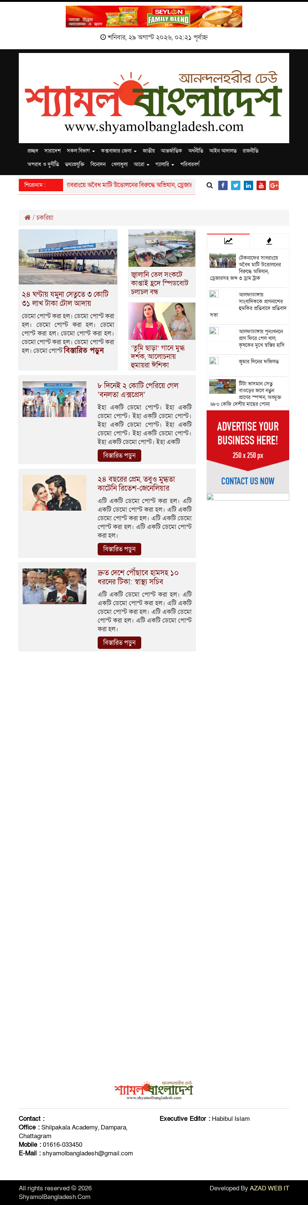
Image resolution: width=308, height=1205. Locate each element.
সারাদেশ (52, 150)
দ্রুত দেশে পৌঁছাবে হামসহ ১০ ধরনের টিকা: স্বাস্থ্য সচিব (138, 577)
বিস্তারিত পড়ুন (84, 350)
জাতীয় (149, 150)
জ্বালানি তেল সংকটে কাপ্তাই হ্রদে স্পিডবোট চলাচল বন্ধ (159, 283)
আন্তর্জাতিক (171, 150)
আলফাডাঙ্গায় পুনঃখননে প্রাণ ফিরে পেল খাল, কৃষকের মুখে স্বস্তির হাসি (262, 338)
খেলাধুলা (120, 164)
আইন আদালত (223, 150)
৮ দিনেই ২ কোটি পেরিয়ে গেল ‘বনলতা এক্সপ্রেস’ (138, 390)
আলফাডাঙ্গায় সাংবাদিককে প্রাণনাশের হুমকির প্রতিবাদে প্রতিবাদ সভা (248, 305)
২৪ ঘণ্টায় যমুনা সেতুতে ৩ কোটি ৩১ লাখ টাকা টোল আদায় (65, 299)
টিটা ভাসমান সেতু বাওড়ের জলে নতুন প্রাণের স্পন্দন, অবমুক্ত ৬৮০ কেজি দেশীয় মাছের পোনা (245, 394)
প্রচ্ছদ (32, 150)
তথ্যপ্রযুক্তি (75, 164)
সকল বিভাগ (79, 150)
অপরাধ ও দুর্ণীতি (43, 164)
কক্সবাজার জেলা (117, 150)
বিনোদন (98, 164)
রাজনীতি (250, 150)
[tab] (228, 241)
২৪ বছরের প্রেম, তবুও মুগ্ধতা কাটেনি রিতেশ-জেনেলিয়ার (136, 484)
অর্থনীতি (195, 150)
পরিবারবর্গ (189, 164)
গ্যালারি (163, 164)
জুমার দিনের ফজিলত (259, 361)
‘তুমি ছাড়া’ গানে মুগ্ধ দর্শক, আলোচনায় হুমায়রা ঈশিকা (157, 356)
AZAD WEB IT (269, 1188)
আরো (140, 164)
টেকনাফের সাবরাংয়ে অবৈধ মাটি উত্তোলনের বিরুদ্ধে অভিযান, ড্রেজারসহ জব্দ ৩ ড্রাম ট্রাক (128, 185)
